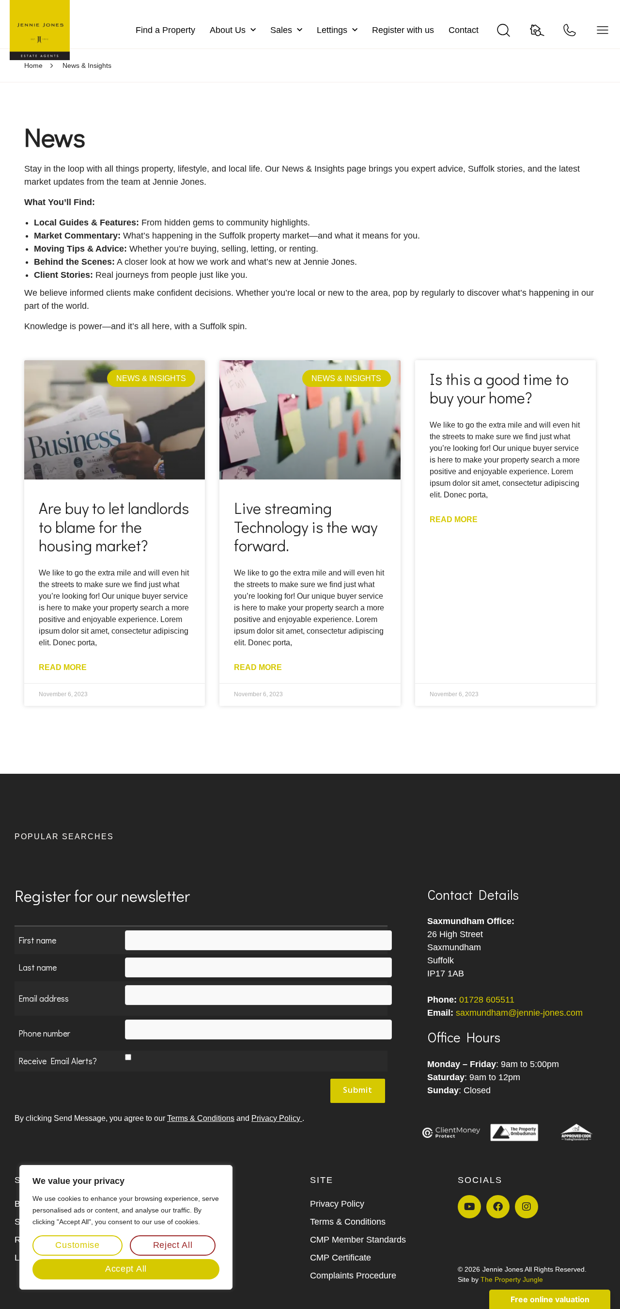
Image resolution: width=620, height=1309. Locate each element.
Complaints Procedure (353, 1275)
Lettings (332, 30)
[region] (125, 1227)
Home (33, 65)
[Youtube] (469, 1206)
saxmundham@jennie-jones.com (519, 1013)
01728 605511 (486, 1000)
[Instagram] (526, 1206)
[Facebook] (498, 1206)
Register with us (403, 30)
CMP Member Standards (358, 1240)
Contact (464, 30)
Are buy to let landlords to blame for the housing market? (114, 526)
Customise (77, 1245)
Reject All (173, 1245)
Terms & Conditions (200, 1118)
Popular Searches (64, 836)
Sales (281, 30)
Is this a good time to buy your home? (499, 388)
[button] (310, 840)
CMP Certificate (340, 1257)
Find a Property (165, 30)
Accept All (126, 1269)
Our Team (181, 1204)
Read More (63, 667)
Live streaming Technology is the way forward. (305, 526)
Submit (357, 1091)
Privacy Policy (276, 1118)
